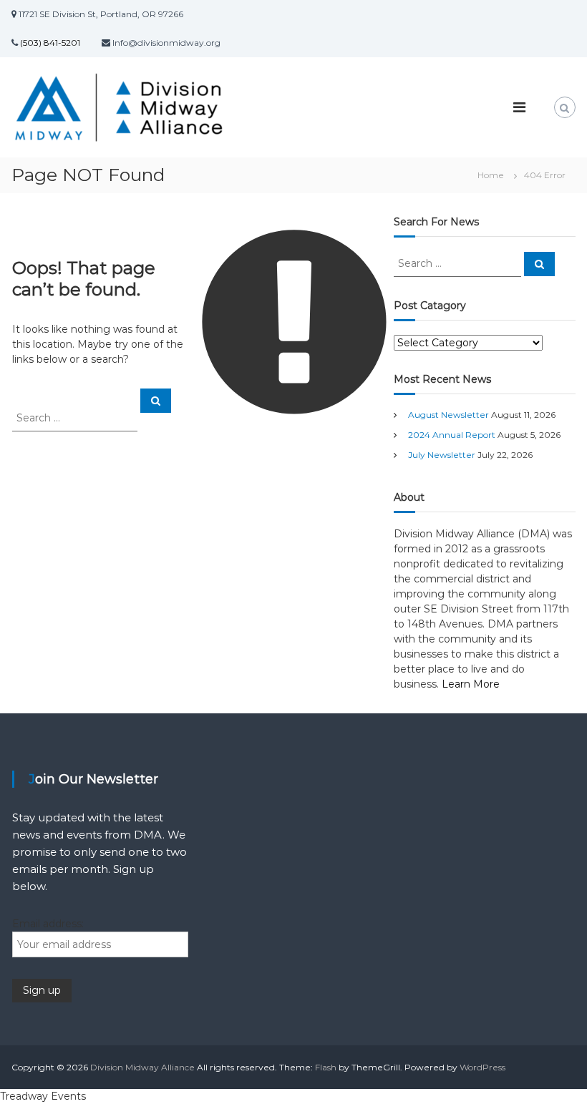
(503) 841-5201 (49, 42)
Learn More (471, 684)
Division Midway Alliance (142, 1067)
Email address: (48, 923)
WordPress (482, 1067)
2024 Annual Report (451, 434)
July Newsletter (441, 454)
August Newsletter (448, 414)
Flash (325, 1067)
